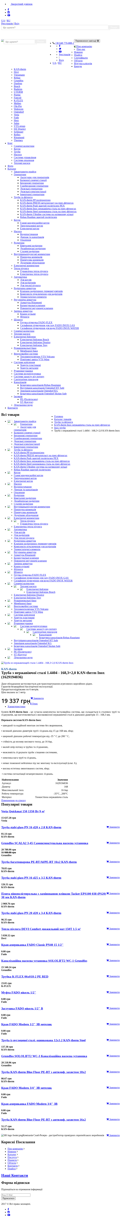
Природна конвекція (31, 257)
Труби (17, 151)
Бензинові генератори (32, 183)
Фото (10, 166)
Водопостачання (29, 234)
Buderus (18, 89)
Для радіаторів (28, 282)
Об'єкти (78, 60)
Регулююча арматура (25, 299)
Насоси (18, 154)
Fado (16, 117)
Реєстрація (7, 23)
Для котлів (26, 279)
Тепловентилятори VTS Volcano (37, 356)
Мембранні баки (29, 351)
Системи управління (25, 157)
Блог (10, 143)
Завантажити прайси (25, 171)
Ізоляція (18, 396)
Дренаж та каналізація (32, 237)
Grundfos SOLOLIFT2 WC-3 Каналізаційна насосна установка (44, 1056)
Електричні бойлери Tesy (33, 345)
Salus (16, 123)
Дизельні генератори (31, 188)
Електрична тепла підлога (34, 274)
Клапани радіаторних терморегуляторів (41, 291)
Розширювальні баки (25, 348)
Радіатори (19, 242)
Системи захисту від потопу (29, 376)
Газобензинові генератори (34, 186)
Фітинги (24, 316)
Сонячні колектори (24, 146)
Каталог (12, 168)
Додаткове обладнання (32, 262)
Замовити (114, 827)
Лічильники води (23, 405)
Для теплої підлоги (30, 285)
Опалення (25, 240)
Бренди (78, 66)
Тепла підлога (21, 268)
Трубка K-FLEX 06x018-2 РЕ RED (24, 976)
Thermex (18, 140)
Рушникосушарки (23, 370)
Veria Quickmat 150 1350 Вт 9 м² (23, 811)
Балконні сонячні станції (33, 180)
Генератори (20, 174)
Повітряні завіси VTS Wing (34, 359)
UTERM (18, 92)
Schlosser (18, 131)
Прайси (78, 55)
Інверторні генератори (32, 194)
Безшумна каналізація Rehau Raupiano (40, 385)
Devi (16, 72)
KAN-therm (20, 69)
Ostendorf (19, 112)
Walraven (18, 109)
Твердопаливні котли (31, 225)
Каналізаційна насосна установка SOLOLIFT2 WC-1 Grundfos (44, 960)
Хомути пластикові (30, 365)
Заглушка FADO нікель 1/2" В (22, 1008)
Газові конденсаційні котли (34, 223)
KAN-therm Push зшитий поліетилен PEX (42, 205)
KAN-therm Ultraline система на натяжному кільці (46, 214)
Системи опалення (24, 160)
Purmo (17, 94)
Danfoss (18, 83)
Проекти (12, 1160)
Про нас (81, 49)
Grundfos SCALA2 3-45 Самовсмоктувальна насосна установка (44, 843)
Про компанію (84, 46)
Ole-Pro (18, 106)
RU (8, 20)
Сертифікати (81, 57)
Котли (17, 149)
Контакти (13, 407)
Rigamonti (19, 137)
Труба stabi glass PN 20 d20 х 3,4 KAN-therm (31, 913)
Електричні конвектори (26, 265)
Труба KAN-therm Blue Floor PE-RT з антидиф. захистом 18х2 (43, 1072)
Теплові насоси (22, 163)
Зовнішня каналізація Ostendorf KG (39, 390)
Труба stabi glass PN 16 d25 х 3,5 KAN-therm (31, 877)
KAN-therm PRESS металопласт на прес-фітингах (47, 203)
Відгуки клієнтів (83, 63)
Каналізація (20, 382)
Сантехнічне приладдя (26, 379)
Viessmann (19, 75)
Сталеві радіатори (29, 251)
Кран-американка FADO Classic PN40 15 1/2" (32, 944)
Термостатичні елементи (33, 297)
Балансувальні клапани (32, 305)
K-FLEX (18, 100)
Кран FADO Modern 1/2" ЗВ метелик (26, 1024)
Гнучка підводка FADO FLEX (36, 322)
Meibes (17, 103)
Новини (78, 52)
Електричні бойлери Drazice (35, 342)
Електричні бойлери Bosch (34, 339)
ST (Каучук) (26, 402)
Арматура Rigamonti (31, 302)
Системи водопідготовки (27, 373)
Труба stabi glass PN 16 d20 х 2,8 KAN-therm (31, 827)
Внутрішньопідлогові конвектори (32, 254)
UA (3, 20)
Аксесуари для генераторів (34, 177)
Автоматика (20, 277)
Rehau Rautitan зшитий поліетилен (38, 217)
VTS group (19, 126)
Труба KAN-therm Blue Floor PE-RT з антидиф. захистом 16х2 (43, 1119)
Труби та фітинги (23, 197)
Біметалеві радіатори (31, 245)
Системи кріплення (24, 362)
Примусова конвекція (31, 260)
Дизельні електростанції (33, 191)
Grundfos (18, 80)
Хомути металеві (29, 368)
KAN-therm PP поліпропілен (35, 200)
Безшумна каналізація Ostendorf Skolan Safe (43, 393)
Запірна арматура (23, 311)
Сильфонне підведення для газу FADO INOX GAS (47, 325)
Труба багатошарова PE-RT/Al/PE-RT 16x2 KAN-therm (39, 862)
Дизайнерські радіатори (33, 248)
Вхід (16, 23)
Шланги (18, 319)
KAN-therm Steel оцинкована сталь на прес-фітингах (48, 211)
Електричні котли (29, 228)
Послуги (12, 1157)
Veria (16, 114)
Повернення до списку (13, 800)
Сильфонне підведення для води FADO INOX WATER (49, 328)
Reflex (17, 134)
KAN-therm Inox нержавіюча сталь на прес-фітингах (48, 208)
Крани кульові (28, 314)
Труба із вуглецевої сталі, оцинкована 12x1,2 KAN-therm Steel (43, 1040)
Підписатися (8, 1198)
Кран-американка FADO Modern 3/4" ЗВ (29, 1103)
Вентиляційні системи (26, 353)
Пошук (114, 27)
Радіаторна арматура (25, 288)
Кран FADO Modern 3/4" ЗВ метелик (26, 1088)
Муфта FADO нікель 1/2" (18, 992)
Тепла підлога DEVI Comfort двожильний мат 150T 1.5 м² (41, 929)
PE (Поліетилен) (29, 399)
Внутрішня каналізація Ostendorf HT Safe (42, 388)
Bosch (17, 86)
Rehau (17, 77)
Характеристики (16, 706)
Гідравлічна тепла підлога (34, 271)
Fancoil (17, 97)
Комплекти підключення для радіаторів (41, 294)
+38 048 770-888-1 (64, 43)
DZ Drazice (20, 129)
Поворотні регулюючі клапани (36, 308)
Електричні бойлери (25, 336)
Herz (16, 120)
